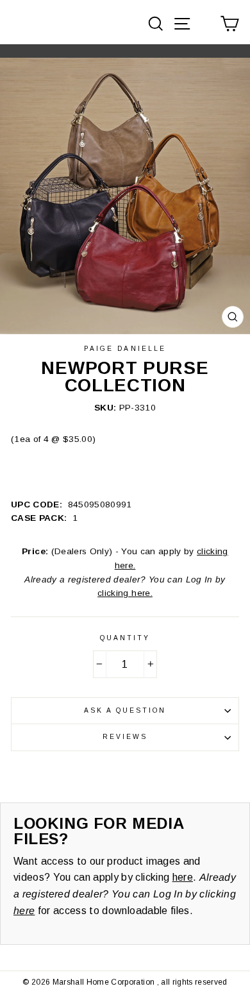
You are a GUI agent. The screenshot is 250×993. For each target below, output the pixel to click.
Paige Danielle (125, 348)
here (182, 877)
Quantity (125, 637)
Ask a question (125, 710)
